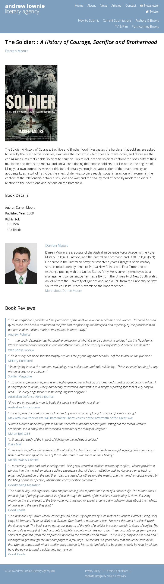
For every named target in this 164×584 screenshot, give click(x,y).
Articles (116, 5)
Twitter (154, 11)
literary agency (25, 8)
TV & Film (121, 26)
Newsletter (151, 5)
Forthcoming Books (145, 26)
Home (79, 5)
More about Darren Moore (63, 291)
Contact (130, 5)
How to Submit (88, 20)
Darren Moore (16, 50)
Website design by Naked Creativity (105, 576)
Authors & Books (147, 20)
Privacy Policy (92, 571)
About (92, 5)
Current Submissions (117, 20)
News (103, 5)
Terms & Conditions (116, 571)
